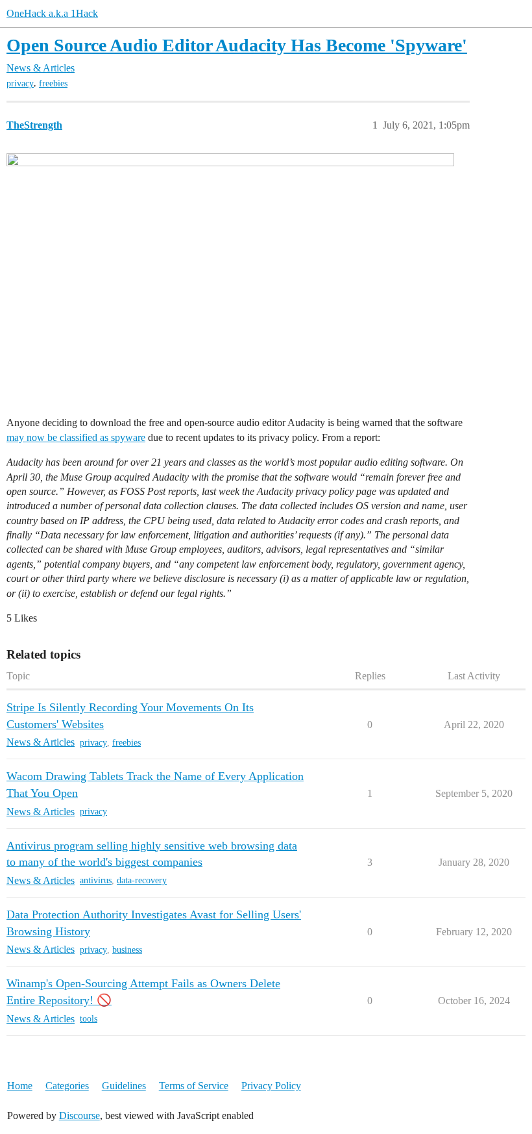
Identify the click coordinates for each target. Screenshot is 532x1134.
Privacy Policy (271, 1085)
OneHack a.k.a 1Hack (52, 13)
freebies (53, 83)
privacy (20, 83)
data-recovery (142, 880)
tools (88, 1019)
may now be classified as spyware (75, 437)
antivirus (96, 880)
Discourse (79, 1115)
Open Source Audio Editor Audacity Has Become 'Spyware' (236, 45)
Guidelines (124, 1085)
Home (19, 1085)
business (127, 950)
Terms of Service (193, 1085)
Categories (67, 1085)
